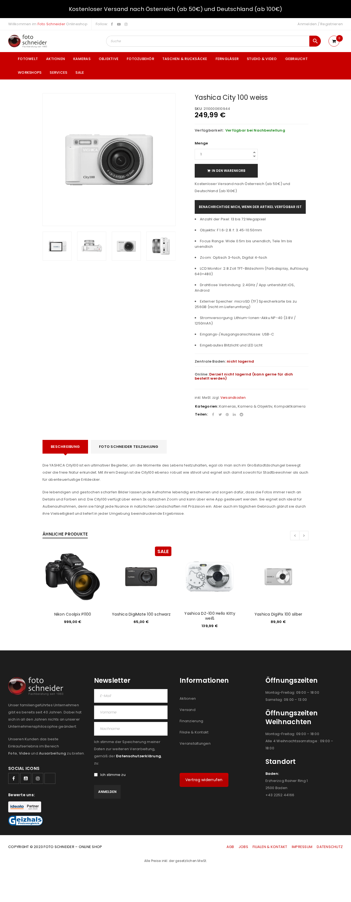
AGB (231, 846)
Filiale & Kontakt (194, 732)
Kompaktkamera (289, 406)
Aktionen (188, 698)
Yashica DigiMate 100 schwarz (141, 614)
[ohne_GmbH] (37, 686)
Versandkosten (233, 397)
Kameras (227, 406)
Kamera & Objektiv (255, 406)
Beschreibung (65, 446)
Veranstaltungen (195, 743)
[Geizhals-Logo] (25, 821)
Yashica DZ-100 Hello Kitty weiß (209, 616)
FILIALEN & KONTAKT (270, 846)
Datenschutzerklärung (138, 756)
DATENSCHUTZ (330, 846)
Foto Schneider (52, 24)
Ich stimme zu (113, 774)
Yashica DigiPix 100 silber (278, 614)
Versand (188, 709)
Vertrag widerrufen (204, 780)
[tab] (65, 447)
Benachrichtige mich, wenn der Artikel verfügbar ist (250, 206)
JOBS (243, 846)
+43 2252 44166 (280, 795)
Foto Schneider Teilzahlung (128, 446)
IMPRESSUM (302, 846)
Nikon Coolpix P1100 (72, 614)
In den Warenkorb (228, 170)
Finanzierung (191, 721)
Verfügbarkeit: (209, 130)
